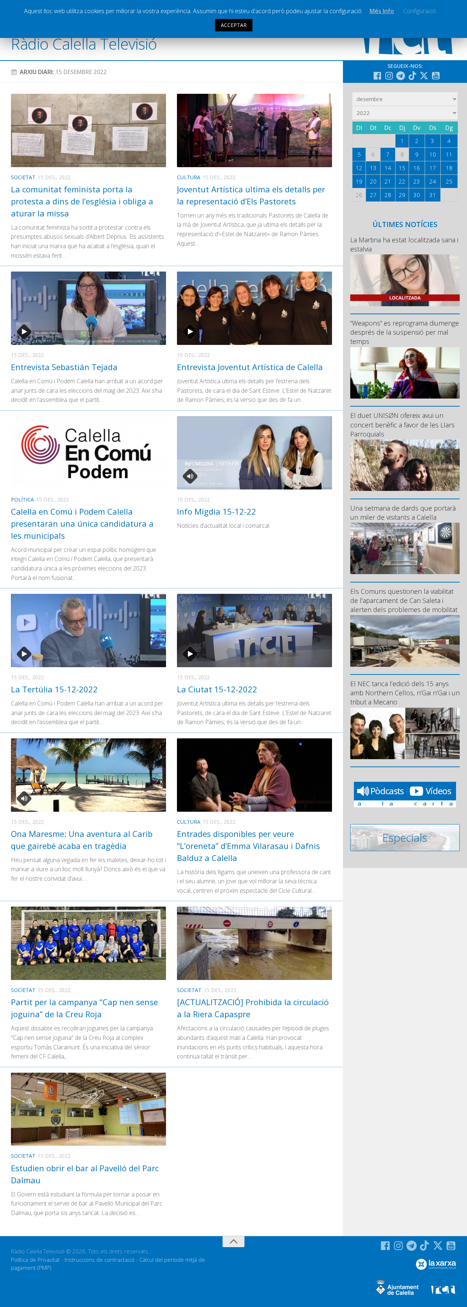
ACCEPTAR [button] (234, 25)
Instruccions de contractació (100, 1259)
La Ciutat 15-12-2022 (217, 689)
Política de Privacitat (35, 1259)
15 (402, 168)
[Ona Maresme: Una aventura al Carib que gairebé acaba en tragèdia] (88, 775)
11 (449, 154)
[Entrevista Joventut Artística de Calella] (254, 308)
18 (449, 168)
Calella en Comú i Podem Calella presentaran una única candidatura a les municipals (82, 523)
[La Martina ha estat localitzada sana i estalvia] (405, 280)
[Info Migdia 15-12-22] (254, 452)
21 (388, 181)
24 (432, 181)
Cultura (188, 177)
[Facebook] (377, 75)
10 (432, 154)
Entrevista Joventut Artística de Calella (250, 366)
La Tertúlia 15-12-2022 (54, 689)
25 (449, 181)
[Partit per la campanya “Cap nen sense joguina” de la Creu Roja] (88, 943)
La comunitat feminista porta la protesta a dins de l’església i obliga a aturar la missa (82, 201)
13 (373, 168)
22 (402, 181)
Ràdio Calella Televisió (84, 43)
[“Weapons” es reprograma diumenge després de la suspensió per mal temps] (405, 373)
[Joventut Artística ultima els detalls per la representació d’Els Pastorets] (254, 130)
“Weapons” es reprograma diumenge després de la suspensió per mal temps (404, 332)
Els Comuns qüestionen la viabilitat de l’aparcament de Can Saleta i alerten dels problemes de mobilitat (404, 600)
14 (388, 168)
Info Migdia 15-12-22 (216, 511)
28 (388, 195)
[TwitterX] (424, 75)
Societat (23, 177)
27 (373, 195)
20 (373, 181)
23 (416, 181)
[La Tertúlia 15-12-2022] (88, 630)
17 (432, 168)
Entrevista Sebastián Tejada (64, 366)
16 (416, 168)
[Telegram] (400, 75)
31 (432, 195)
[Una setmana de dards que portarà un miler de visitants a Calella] (405, 548)
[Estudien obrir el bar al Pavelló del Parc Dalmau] (88, 1109)
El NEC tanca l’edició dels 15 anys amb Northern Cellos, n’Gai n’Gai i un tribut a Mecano (405, 692)
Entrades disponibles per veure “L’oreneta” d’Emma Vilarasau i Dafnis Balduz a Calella (248, 845)
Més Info (382, 11)
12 (359, 168)
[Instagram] (389, 75)
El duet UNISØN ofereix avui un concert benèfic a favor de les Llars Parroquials (402, 424)
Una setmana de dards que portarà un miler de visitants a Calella (403, 513)
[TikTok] (412, 75)
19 (359, 181)
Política (22, 499)
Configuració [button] (419, 11)
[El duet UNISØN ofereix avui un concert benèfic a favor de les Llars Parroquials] (405, 465)
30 (416, 195)
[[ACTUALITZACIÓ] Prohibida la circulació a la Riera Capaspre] (254, 943)
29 (402, 195)
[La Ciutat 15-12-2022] (254, 630)
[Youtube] (435, 75)
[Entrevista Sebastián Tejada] (88, 308)
